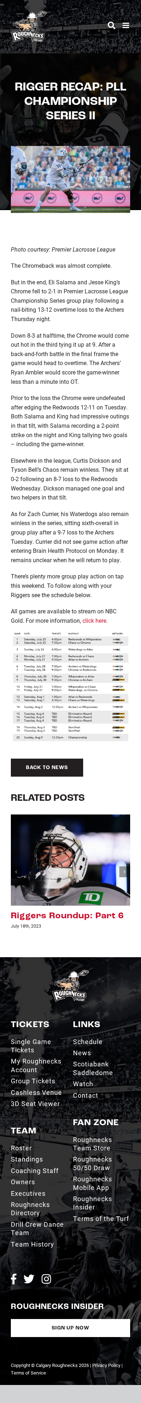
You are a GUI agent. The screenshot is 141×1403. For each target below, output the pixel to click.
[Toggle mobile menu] (126, 25)
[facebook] (13, 1279)
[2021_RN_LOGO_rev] (70, 972)
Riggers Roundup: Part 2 (67, 916)
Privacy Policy (106, 1365)
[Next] (124, 871)
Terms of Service (28, 1372)
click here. (95, 620)
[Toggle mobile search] (111, 25)
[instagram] (46, 1279)
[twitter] (29, 1279)
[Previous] (16, 871)
